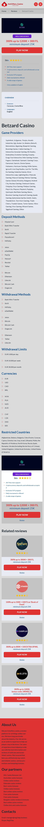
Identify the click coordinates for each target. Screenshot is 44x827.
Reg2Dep (10, 820)
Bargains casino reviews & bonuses (16, 800)
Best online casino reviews (13, 791)
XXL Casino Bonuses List (12, 775)
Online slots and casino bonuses (15, 805)
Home (4, 11)
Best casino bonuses (11, 786)
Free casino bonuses (11, 794)
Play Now (22, 50)
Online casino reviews (11, 781)
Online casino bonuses (12, 789)
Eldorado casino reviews (12, 783)
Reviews (14, 11)
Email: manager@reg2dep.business (14, 818)
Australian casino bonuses (13, 778)
